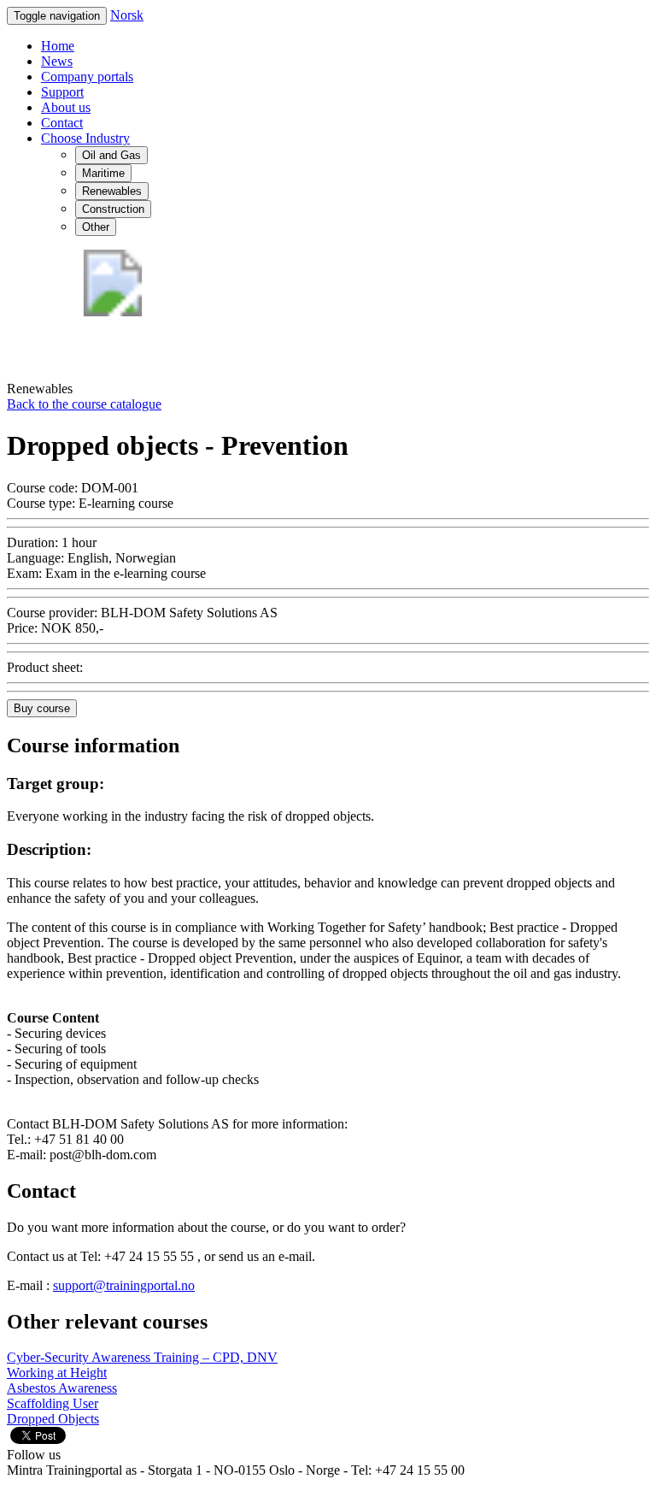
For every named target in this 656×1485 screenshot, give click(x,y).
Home (57, 45)
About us (66, 107)
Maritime (103, 173)
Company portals (87, 76)
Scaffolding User (52, 1403)
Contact (62, 122)
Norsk (127, 15)
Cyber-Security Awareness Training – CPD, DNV (142, 1357)
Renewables (112, 191)
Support (62, 92)
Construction (113, 209)
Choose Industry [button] (85, 138)
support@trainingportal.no (124, 1285)
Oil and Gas (111, 155)
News (57, 61)
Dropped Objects (53, 1418)
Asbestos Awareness (62, 1388)
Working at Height (57, 1372)
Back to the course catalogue (84, 404)
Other (95, 227)
